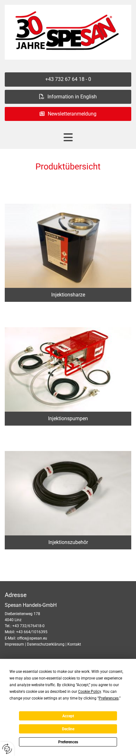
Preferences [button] (109, 698)
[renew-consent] (7, 749)
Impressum (14, 644)
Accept (68, 716)
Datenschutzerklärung (46, 644)
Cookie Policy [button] (89, 691)
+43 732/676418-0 (28, 626)
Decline (68, 729)
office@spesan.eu (32, 638)
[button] (68, 79)
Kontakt (74, 644)
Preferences (68, 742)
